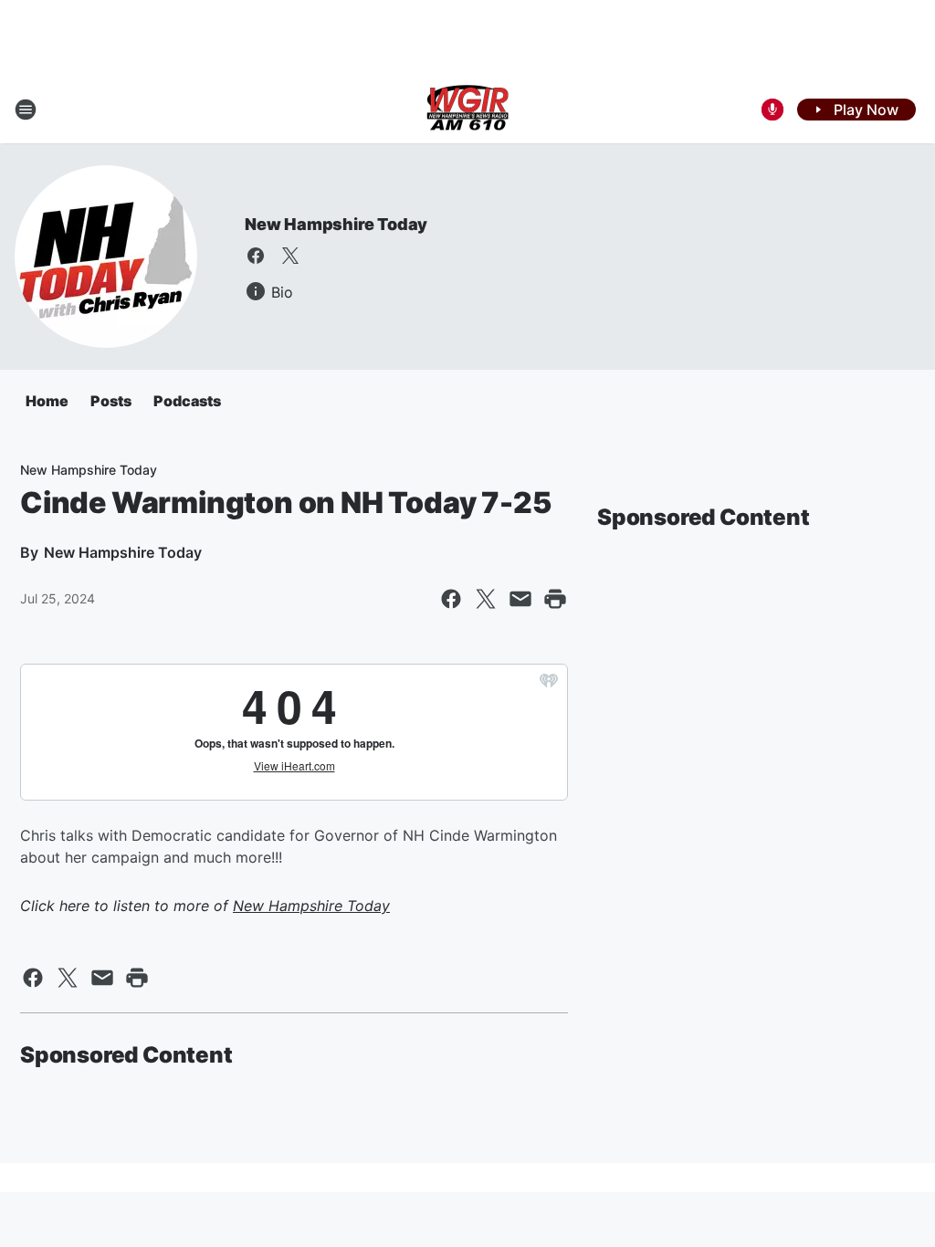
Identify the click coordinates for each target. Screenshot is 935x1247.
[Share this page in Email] (520, 599)
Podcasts (187, 401)
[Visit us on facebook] (256, 256)
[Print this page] (555, 599)
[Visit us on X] (290, 256)
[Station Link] (467, 109)
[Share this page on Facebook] (451, 599)
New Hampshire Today (336, 224)
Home (47, 401)
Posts (110, 401)
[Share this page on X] (486, 599)
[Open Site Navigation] (26, 110)
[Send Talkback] (772, 110)
